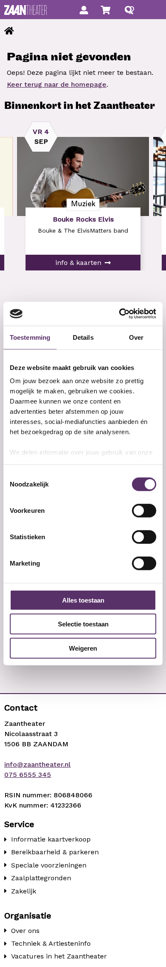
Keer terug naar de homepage (56, 84)
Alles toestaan (83, 599)
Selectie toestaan (83, 624)
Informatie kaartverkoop (51, 839)
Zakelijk (23, 891)
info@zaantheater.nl (37, 764)
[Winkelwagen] (106, 10)
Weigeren (83, 647)
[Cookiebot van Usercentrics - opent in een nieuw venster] (119, 313)
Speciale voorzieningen (48, 865)
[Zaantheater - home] (25, 10)
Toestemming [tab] (30, 337)
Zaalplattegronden (41, 878)
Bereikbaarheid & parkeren (55, 852)
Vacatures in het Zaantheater (59, 956)
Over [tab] (136, 337)
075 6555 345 (27, 775)
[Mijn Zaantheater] (84, 10)
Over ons (25, 931)
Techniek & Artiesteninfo (51, 943)
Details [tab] (83, 337)
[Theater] (9, 31)
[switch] (144, 510)
